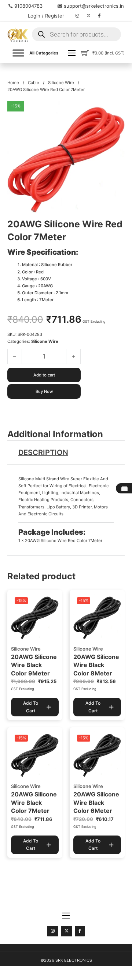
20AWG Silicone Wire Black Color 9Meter (34, 665)
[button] (114, 110)
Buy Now (44, 391)
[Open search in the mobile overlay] (76, 34)
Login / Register (46, 16)
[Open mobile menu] (72, 53)
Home (13, 82)
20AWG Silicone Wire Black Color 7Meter (34, 802)
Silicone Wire (61, 82)
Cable (33, 82)
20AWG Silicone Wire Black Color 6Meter (96, 802)
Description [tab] (43, 452)
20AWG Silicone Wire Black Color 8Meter (96, 665)
